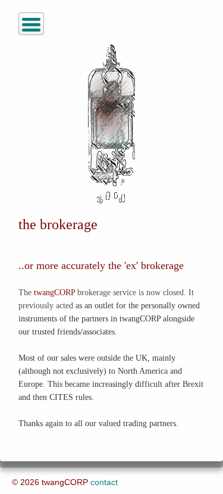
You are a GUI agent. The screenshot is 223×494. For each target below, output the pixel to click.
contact (104, 482)
